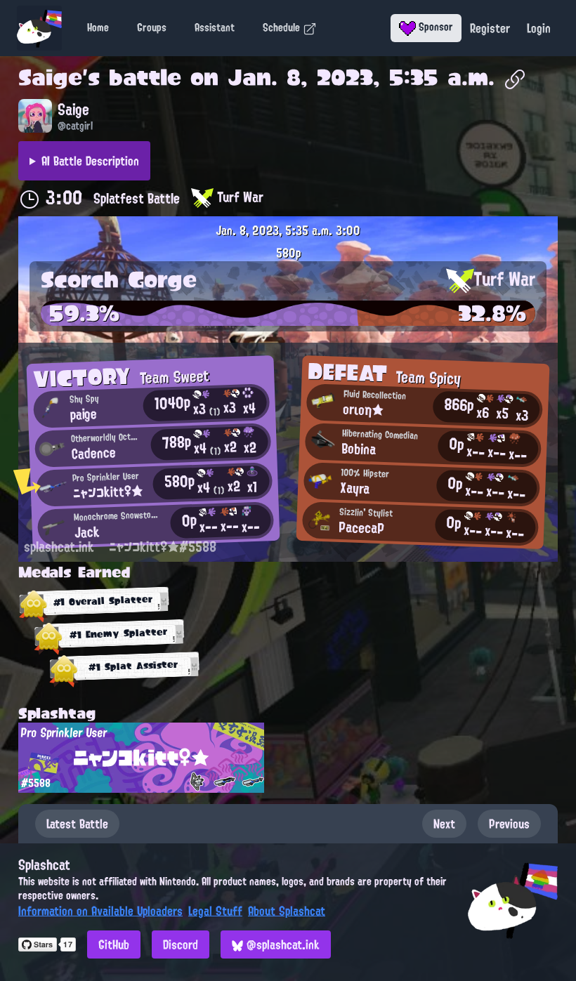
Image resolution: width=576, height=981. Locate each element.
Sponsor (434, 27)
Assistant (215, 27)
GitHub (113, 944)
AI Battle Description (90, 160)
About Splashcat (286, 910)
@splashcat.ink (281, 944)
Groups (151, 27)
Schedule (283, 27)
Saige (50, 77)
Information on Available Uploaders (100, 910)
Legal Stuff (215, 910)
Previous (509, 823)
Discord (180, 944)
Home (98, 27)
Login (539, 28)
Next (444, 823)
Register (490, 28)
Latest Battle (77, 823)
